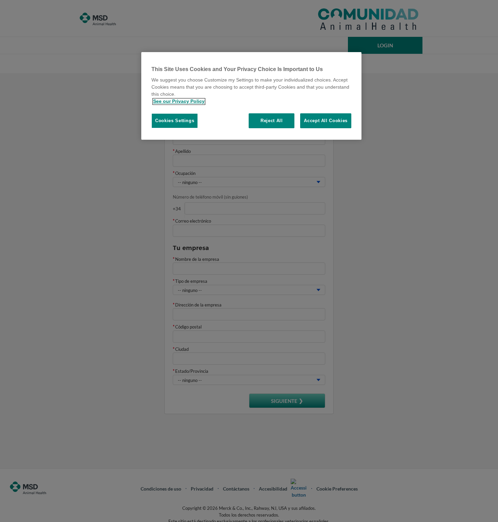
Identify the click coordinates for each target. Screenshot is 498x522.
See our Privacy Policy (179, 101)
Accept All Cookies (326, 120)
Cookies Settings (174, 120)
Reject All (272, 120)
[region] (251, 96)
